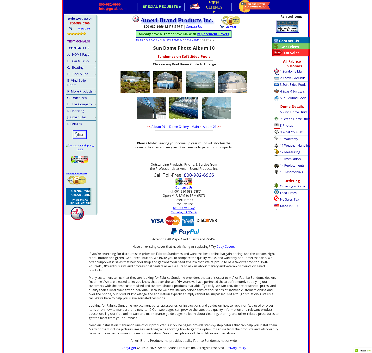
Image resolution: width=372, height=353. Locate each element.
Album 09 (158, 127)
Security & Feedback (76, 173)
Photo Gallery (191, 39)
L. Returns (74, 124)
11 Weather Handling (295, 145)
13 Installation (290, 159)
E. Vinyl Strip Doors (76, 82)
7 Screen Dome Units (295, 119)
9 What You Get (291, 132)
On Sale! (291, 52)
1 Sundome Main (292, 71)
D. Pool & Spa (77, 74)
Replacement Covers (213, 34)
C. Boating (75, 67)
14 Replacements (292, 165)
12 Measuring (290, 152)
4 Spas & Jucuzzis (292, 91)
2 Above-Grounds (292, 78)
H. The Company (79, 104)
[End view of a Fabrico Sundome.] (167, 93)
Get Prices (289, 46)
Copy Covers (226, 246)
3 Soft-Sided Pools (293, 84)
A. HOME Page (78, 54)
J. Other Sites (77, 117)
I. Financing (75, 111)
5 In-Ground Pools (293, 98)
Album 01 (209, 127)
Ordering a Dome (292, 186)
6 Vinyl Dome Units (293, 112)
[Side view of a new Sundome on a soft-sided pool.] (135, 93)
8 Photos (286, 125)
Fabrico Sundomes (171, 39)
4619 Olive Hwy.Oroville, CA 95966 (184, 210)
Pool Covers (152, 39)
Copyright (129, 348)
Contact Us (194, 26)
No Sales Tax (289, 199)
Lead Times (288, 193)
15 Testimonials (291, 172)
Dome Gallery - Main (184, 127)
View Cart (232, 27)
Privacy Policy (236, 348)
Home (139, 39)
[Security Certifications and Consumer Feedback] (230, 20)
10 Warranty (289, 139)
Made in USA (289, 206)
